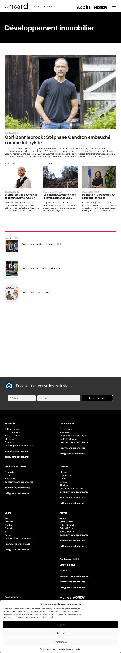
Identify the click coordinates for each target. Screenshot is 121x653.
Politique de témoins (48, 649)
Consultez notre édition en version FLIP (42, 244)
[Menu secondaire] (114, 7)
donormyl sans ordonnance (19, 445)
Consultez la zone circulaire (35, 292)
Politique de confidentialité (69, 649)
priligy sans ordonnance (17, 456)
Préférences (60, 641)
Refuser (60, 633)
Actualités (10, 164)
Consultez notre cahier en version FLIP (41, 268)
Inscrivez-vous (97, 397)
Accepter (60, 624)
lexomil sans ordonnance (17, 451)
